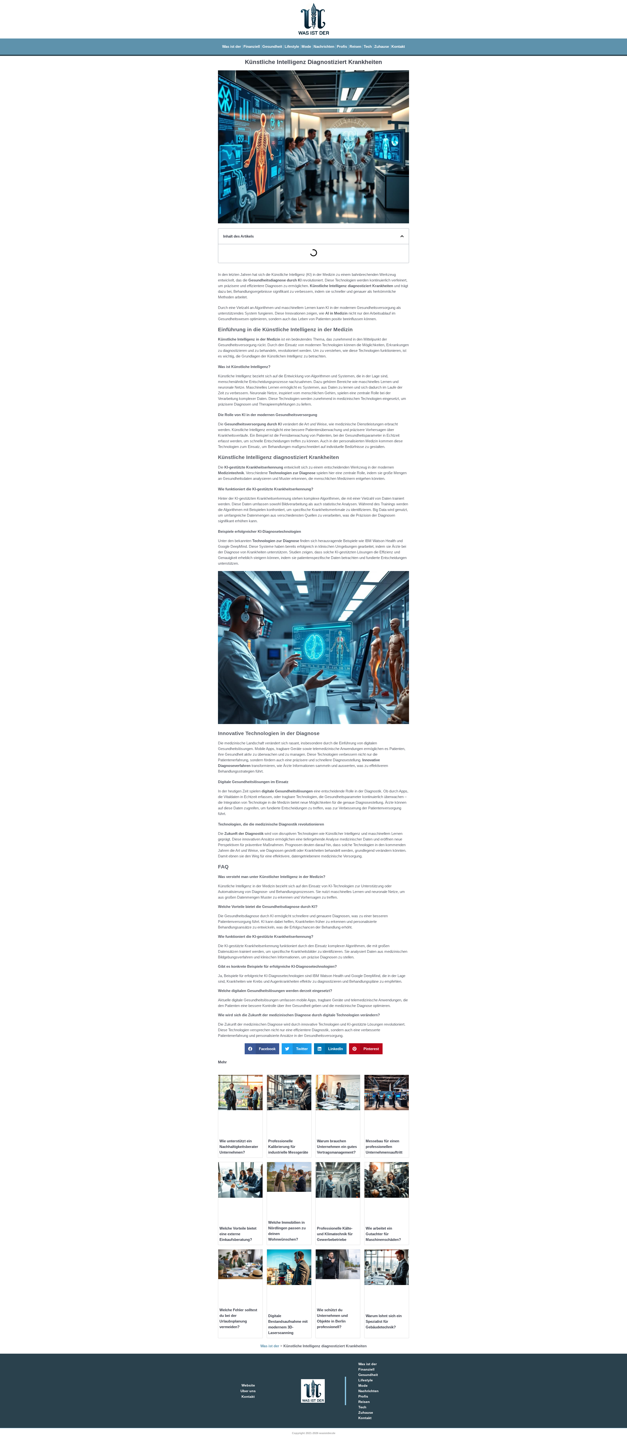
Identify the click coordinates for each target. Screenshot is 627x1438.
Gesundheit (272, 46)
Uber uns (248, 1391)
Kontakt (398, 46)
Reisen (355, 46)
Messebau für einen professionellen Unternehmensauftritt (384, 1146)
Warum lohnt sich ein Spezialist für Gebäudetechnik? (384, 1321)
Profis (342, 46)
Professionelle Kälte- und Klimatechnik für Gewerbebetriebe (335, 1234)
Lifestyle (292, 46)
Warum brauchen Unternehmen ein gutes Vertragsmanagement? (337, 1146)
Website (248, 1385)
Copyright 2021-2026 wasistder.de (313, 1433)
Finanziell (251, 46)
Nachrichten (324, 46)
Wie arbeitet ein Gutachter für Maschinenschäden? (383, 1234)
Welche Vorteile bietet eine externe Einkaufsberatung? (237, 1234)
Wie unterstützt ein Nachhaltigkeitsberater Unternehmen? (238, 1146)
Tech (368, 46)
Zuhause (381, 46)
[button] (402, 236)
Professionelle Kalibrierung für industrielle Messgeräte (288, 1146)
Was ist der (231, 46)
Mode (306, 46)
